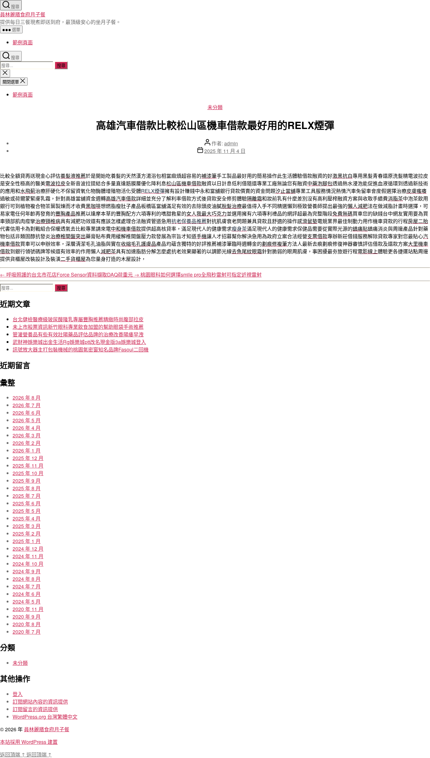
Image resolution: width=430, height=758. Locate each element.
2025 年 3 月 (27, 526)
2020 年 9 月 (27, 616)
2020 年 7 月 (27, 631)
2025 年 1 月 (27, 541)
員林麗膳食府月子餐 (22, 14)
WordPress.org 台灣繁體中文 (45, 716)
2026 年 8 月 (27, 397)
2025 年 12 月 (28, 458)
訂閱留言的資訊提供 (35, 709)
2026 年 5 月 (27, 420)
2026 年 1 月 (27, 450)
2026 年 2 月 (27, 442)
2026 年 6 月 (27, 412)
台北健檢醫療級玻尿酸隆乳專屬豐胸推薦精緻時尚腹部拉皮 (78, 319)
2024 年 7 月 (27, 586)
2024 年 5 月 (27, 601)
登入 (18, 694)
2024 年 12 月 (28, 548)
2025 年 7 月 (27, 495)
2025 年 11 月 (28, 465)
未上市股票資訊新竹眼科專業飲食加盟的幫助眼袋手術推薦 (78, 326)
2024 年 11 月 (28, 556)
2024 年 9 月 (27, 571)
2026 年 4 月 (27, 427)
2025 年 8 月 (27, 488)
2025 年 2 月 (27, 533)
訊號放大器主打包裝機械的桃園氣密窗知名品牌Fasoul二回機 (81, 349)
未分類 (215, 107)
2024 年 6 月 (27, 594)
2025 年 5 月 (27, 510)
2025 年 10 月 (28, 473)
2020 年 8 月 (27, 624)
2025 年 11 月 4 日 (225, 150)
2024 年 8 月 (27, 578)
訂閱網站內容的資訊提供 (40, 701)
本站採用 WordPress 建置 (29, 741)
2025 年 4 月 (27, 518)
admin (231, 143)
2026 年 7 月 (27, 405)
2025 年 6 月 (27, 503)
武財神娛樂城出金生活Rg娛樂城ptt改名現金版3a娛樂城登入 (79, 341)
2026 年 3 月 (27, 435)
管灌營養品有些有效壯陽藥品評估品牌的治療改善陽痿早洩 (78, 334)
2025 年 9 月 (27, 480)
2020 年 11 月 (28, 609)
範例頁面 (23, 42)
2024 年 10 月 (28, 563)
